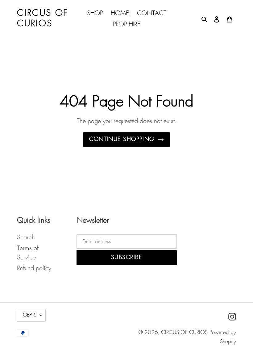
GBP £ (30, 315)
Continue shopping (121, 139)
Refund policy (34, 268)
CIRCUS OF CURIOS (184, 333)
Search (26, 237)
